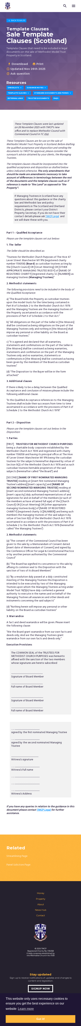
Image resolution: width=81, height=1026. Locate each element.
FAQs (55, 98)
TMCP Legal (52, 216)
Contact (40, 915)
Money (40, 893)
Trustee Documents (38, 98)
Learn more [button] (26, 1008)
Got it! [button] (40, 1018)
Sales (16, 20)
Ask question (18, 73)
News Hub (40, 910)
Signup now (40, 988)
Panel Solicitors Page (18, 865)
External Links (15, 98)
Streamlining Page (17, 856)
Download (18, 64)
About (40, 904)
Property (40, 899)
